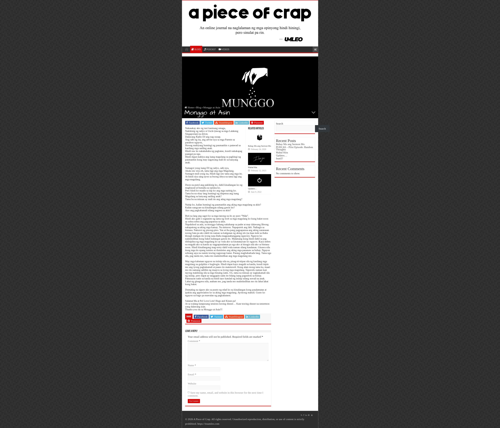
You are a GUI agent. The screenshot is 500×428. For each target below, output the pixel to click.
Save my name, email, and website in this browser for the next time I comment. (225, 394)
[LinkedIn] (306, 415)
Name (192, 365)
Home (190, 107)
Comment (194, 341)
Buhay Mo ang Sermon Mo (259, 146)
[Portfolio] (312, 415)
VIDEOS (225, 49)
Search (279, 123)
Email (192, 374)
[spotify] (309, 415)
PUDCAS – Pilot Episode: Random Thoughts (294, 148)
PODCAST (211, 49)
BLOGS (198, 49)
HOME (186, 49)
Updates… (252, 189)
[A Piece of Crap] (250, 23)
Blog (198, 107)
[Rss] (301, 415)
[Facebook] (304, 415)
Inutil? (279, 158)
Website (192, 383)
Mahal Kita (252, 167)
